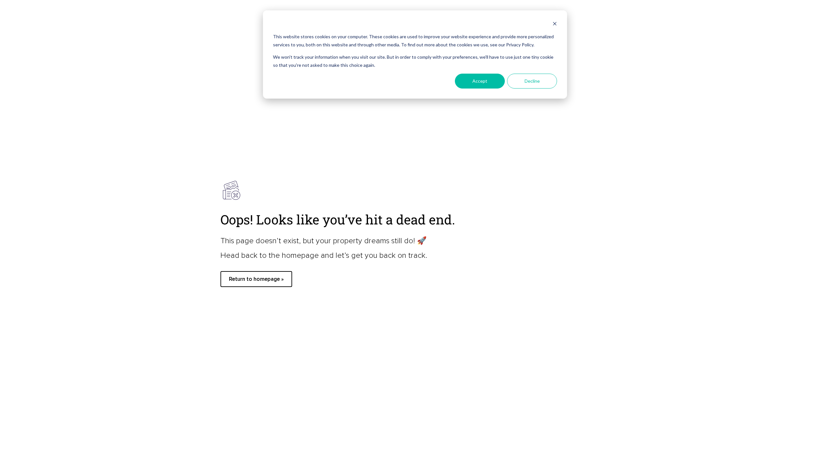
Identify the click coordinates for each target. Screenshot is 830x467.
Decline (532, 81)
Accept (479, 81)
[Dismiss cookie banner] (554, 24)
